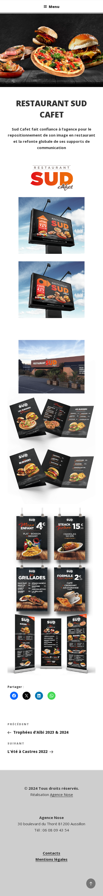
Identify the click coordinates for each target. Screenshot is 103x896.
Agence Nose (61, 794)
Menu (54, 6)
